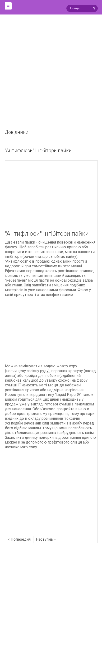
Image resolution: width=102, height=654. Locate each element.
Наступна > (46, 539)
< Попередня (19, 539)
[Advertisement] (51, 77)
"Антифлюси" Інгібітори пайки (38, 150)
